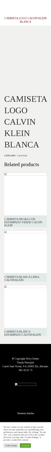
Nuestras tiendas (25, 413)
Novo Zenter (32, 358)
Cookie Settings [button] (11, 445)
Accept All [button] (25, 445)
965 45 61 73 (25, 370)
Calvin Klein (22, 156)
